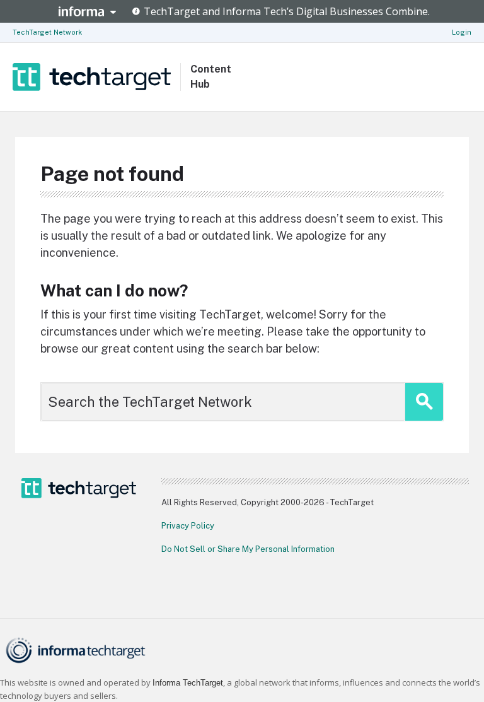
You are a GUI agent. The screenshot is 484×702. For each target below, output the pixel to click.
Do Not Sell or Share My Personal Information (248, 549)
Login (461, 32)
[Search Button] (424, 402)
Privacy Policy (187, 525)
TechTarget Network (47, 32)
